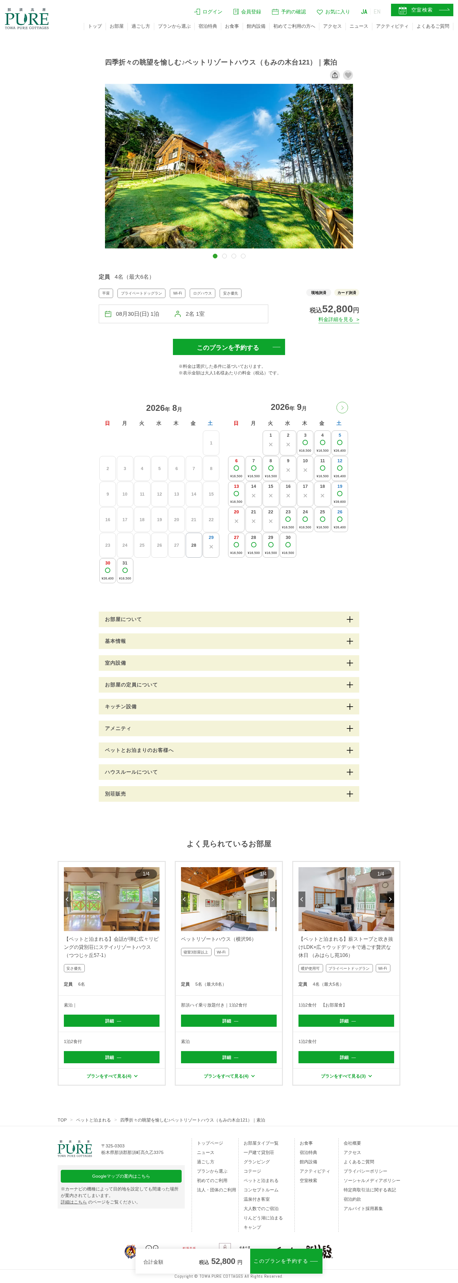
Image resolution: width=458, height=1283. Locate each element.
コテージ (252, 1171)
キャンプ (252, 1227)
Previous (67, 899)
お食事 (232, 26)
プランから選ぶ (174, 26)
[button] (215, 256)
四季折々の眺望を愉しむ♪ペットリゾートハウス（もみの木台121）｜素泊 (192, 1119)
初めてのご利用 (212, 1180)
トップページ (210, 1143)
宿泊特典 (207, 26)
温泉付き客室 (257, 1199)
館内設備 (256, 26)
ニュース (359, 26)
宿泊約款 (352, 1199)
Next (156, 899)
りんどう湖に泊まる (263, 1217)
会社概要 (352, 1143)
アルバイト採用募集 (363, 1208)
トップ (95, 26)
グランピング (257, 1161)
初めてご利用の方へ (294, 26)
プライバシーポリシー (365, 1171)
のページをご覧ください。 (101, 1201)
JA (364, 11)
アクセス (332, 26)
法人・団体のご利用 (216, 1189)
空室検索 (308, 1180)
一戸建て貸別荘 (259, 1152)
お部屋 (117, 26)
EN (377, 11)
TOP (62, 1119)
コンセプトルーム (261, 1189)
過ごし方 (140, 26)
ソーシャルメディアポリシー (372, 1180)
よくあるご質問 (433, 26)
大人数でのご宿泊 (261, 1208)
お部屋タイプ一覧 (261, 1143)
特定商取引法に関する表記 (370, 1189)
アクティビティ (392, 26)
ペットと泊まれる (93, 1119)
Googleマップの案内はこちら (121, 1176)
